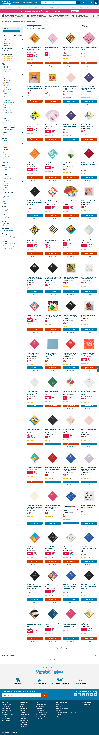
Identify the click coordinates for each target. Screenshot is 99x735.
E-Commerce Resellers (61, 714)
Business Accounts (6, 708)
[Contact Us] (87, 2)
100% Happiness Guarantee (42, 714)
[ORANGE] (72, 506)
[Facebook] (75, 694)
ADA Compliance (23, 724)
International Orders (24, 718)
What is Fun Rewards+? (7, 720)
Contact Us (22, 704)
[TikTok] (87, 694)
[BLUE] (68, 506)
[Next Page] (72, 648)
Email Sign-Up (5, 716)
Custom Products (86, 704)
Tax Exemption (23, 722)
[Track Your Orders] (84, 2)
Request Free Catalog (7, 710)
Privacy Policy (59, 704)
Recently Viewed (8, 655)
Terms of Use (58, 706)
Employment (39, 708)
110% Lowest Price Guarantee (42, 712)
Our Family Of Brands (40, 716)
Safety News (58, 710)
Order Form (22, 710)
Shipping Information (25, 714)
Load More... (5, 93)
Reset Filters (19, 28)
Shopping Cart (23, 716)
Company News (39, 718)
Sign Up (45, 695)
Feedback (97, 368)
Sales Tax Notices (24, 720)
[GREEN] (70, 506)
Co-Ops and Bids (5, 706)
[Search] (78, 2)
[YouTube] (91, 694)
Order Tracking (23, 708)
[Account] (91, 2)
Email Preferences (24, 726)
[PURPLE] (74, 506)
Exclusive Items (15, 31)
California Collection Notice (62, 708)
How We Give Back (40, 706)
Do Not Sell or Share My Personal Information (66, 712)
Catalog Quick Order (6, 704)
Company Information (41, 704)
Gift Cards (4, 712)
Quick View (35, 66)
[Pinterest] (83, 694)
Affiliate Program (40, 710)
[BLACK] (66, 506)
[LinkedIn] (79, 694)
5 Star (6, 31)
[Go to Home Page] (2, 21)
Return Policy (23, 712)
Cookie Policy (59, 716)
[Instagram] (95, 694)
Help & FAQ (22, 706)
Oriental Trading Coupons (8, 714)
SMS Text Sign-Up (6, 718)
